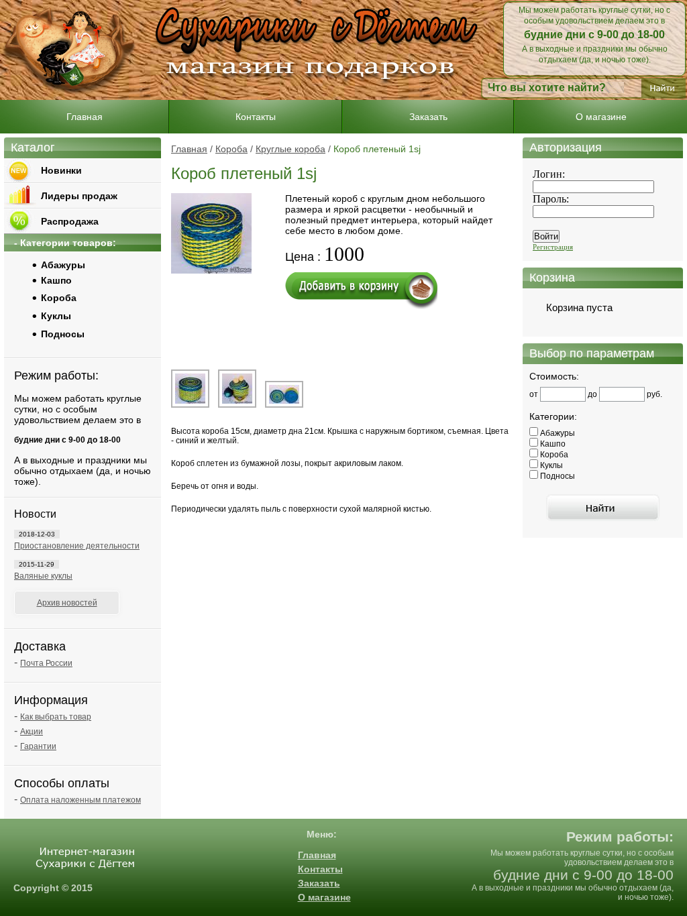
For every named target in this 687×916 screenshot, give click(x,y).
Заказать (428, 116)
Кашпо (56, 280)
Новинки (61, 170)
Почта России (46, 663)
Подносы (63, 334)
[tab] (97, 297)
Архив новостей (67, 603)
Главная (84, 116)
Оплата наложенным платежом (80, 800)
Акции (31, 731)
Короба (231, 149)
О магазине (601, 116)
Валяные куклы (43, 576)
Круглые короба (290, 149)
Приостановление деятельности (77, 546)
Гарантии (38, 746)
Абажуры (63, 265)
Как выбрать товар (55, 717)
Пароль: (551, 199)
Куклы (56, 315)
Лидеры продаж (79, 195)
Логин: (549, 174)
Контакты (255, 116)
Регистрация (553, 247)
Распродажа (70, 221)
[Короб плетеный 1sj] (190, 405)
